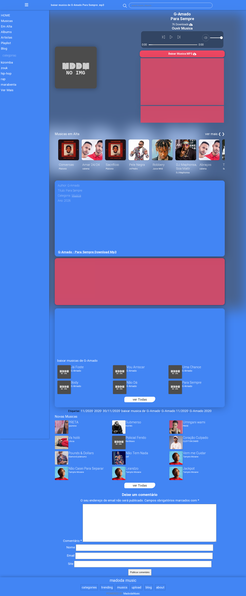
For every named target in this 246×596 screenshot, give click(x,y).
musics (122, 587)
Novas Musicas (66, 416)
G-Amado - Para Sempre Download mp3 (87, 252)
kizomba (7, 62)
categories (89, 587)
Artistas (6, 37)
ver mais (211, 134)
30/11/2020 (111, 411)
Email (70, 555)
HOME (5, 15)
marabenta (8, 84)
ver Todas (140, 399)
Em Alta (6, 26)
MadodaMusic (131, 593)
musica (76, 195)
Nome (70, 547)
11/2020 (87, 411)
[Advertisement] (24, 144)
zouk (4, 68)
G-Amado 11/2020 (174, 411)
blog (149, 587)
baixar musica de (133, 411)
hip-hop (6, 73)
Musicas (7, 21)
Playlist (6, 43)
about (160, 587)
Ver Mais (7, 90)
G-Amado (153, 411)
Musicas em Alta (67, 134)
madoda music (123, 580)
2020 (98, 411)
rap (3, 79)
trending (107, 587)
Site (70, 564)
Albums (6, 32)
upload (136, 587)
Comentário (72, 541)
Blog (4, 48)
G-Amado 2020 (201, 411)
